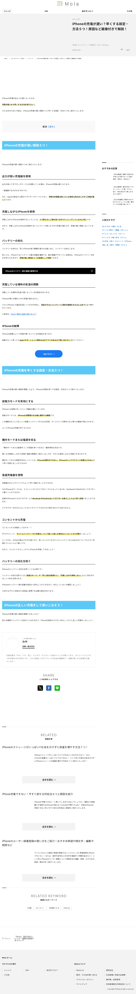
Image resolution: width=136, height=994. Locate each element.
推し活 (105, 245)
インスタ (106, 237)
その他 (129, 11)
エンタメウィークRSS (92, 3)
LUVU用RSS (83, 3)
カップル (114, 233)
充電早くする (54, 908)
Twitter (40, 688)
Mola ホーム (7, 957)
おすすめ (106, 226)
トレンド (7, 11)
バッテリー (41, 908)
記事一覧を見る (28, 646)
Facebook (48, 688)
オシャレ (124, 230)
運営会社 (110, 3)
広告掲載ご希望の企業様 (118, 3)
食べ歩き (115, 237)
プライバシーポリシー (127, 3)
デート (122, 233)
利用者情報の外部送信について (69, 3)
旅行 (112, 245)
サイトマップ (132, 3)
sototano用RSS (87, 3)
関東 (118, 245)
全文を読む (47, 779)
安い (112, 241)
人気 (119, 226)
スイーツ (119, 241)
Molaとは (105, 3)
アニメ (105, 233)
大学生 (105, 241)
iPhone (67, 908)
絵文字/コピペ (87, 11)
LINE (57, 688)
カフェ (124, 237)
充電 (30, 908)
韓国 (117, 230)
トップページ (101, 3)
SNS (46, 11)
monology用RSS (74, 3)
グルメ (124, 245)
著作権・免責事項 (114, 3)
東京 (114, 226)
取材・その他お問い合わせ (123, 3)
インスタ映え (108, 230)
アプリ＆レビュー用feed (78, 3)
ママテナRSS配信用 (96, 3)
